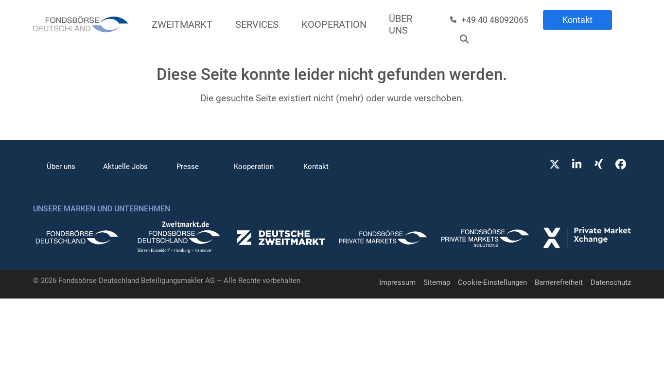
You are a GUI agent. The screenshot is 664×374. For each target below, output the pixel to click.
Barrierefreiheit (559, 282)
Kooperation (254, 166)
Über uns (61, 166)
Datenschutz (611, 282)
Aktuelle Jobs (125, 166)
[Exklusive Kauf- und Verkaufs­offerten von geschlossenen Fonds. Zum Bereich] (281, 239)
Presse (187, 166)
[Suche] (464, 39)
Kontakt (577, 20)
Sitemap (436, 282)
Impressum (397, 282)
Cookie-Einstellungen (492, 282)
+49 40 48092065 (494, 20)
